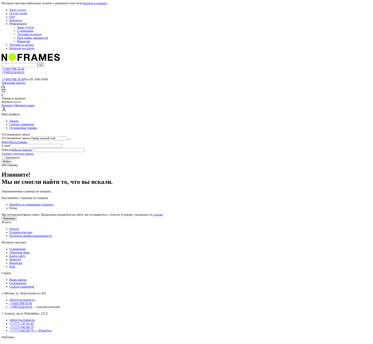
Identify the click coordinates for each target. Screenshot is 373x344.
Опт (12, 16)
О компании (25, 30)
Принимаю (9, 218)
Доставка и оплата (29, 34)
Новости (15, 259)
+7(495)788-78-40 (13, 68)
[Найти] (40, 64)
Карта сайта (17, 256)
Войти (6, 142)
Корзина (7, 105)
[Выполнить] (69, 139)
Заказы (13, 120)
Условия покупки (20, 232)
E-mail (6, 145)
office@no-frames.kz (22, 320)
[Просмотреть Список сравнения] (3, 87)
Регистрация (18, 142)
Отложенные (18, 283)
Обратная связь (19, 252)
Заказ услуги (17, 9)
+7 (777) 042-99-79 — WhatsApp (30, 330)
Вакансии (23, 41)
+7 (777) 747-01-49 (21, 323)
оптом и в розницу (95, 3)
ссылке (158, 214)
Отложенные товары (23, 127)
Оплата (14, 228)
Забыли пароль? (21, 149)
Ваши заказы (17, 279)
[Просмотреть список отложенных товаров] (3, 91)
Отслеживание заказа (16, 138)
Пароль (6, 149)
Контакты (15, 20)
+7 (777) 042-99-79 (21, 327)
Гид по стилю (18, 13)
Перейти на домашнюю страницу (31, 204)
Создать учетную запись (18, 153)
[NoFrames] (31, 60)
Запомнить (12, 157)
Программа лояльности (32, 37)
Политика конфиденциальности (30, 235)
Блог (12, 266)
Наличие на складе (21, 48)
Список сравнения (21, 124)
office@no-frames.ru (22, 299)
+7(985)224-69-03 (13, 72)
